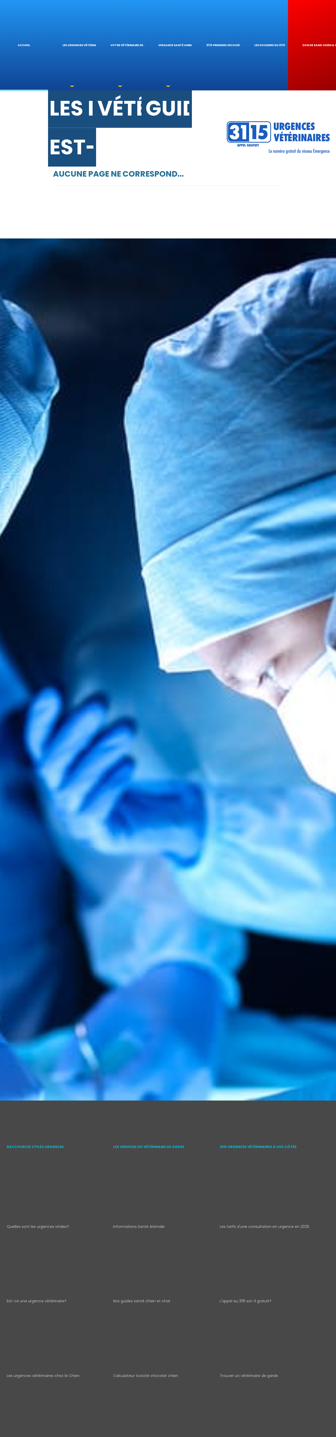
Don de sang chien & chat (319, 45)
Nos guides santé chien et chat (141, 1301)
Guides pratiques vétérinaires (167, 111)
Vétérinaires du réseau (119, 111)
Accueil (24, 45)
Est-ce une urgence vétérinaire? (36, 1301)
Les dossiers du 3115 (269, 45)
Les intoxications (71, 111)
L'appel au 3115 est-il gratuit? (245, 1301)
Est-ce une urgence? (71, 150)
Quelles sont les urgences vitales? (38, 1226)
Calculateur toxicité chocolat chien (145, 1375)
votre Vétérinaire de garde (127, 45)
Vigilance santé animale (175, 45)
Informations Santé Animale (139, 1226)
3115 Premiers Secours (223, 45)
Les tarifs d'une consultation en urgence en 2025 (264, 1226)
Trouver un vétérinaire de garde (249, 1375)
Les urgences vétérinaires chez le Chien (43, 1375)
